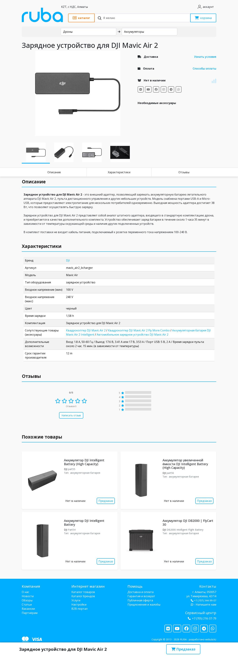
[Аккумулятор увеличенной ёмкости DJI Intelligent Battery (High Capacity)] (140, 480)
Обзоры (27, 600)
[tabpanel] (77, 93)
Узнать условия (205, 57)
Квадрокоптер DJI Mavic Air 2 (86, 330)
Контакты (207, 586)
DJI (68, 260)
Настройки (78, 604)
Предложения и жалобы (144, 604)
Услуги (75, 600)
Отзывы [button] (31, 376)
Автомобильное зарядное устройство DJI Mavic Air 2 (132, 334)
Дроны (67, 32)
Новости (28, 596)
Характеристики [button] (42, 246)
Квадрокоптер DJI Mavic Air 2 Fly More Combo (139, 330)
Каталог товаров (83, 592)
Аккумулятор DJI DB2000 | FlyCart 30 (188, 523)
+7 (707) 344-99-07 (205, 600)
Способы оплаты (204, 68)
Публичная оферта (140, 600)
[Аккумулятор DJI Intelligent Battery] (42, 541)
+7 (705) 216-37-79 (204, 618)
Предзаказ (185, 649)
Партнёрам (29, 613)
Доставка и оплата (140, 592)
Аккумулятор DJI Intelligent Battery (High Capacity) (84, 462)
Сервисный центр (200, 612)
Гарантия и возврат (141, 596)
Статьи (27, 604)
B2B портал (79, 609)
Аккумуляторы (134, 32)
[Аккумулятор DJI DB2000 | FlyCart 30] (140, 540)
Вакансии (28, 609)
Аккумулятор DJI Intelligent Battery (84, 523)
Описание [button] (34, 181)
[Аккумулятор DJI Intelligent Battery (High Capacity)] (42, 480)
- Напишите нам (204, 604)
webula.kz (210, 639)
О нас (25, 592)
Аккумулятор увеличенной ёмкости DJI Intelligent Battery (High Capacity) (185, 464)
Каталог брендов (83, 596)
